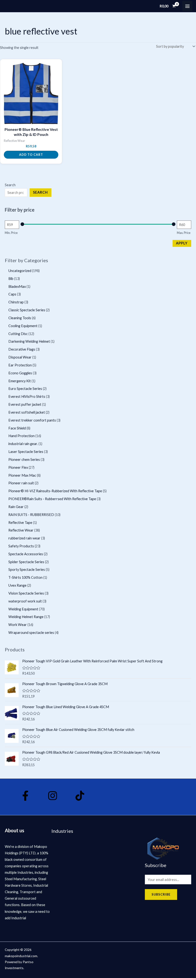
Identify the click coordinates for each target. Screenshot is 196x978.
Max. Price (184, 233)
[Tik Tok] (80, 795)
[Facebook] (25, 795)
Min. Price (11, 233)
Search (10, 185)
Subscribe (161, 894)
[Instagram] (52, 795)
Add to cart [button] (31, 154)
